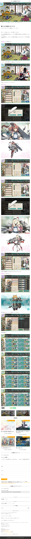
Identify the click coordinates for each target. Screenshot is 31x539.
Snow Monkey (9, 537)
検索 (28, 508)
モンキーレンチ (16, 537)
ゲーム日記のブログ (15, 1)
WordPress (22, 537)
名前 (2, 466)
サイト (2, 474)
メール (2, 470)
